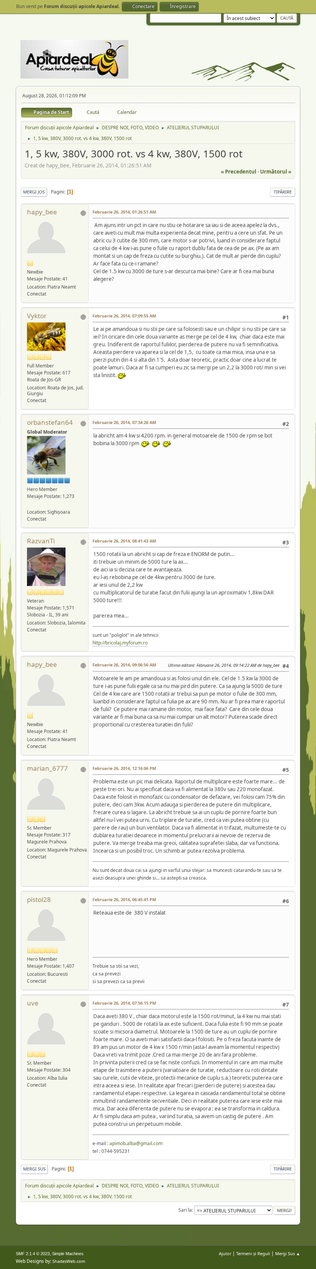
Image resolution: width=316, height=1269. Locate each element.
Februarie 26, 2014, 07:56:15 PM (124, 1003)
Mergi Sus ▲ (287, 1253)
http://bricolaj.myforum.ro (120, 643)
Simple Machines (68, 1253)
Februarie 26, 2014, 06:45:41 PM (124, 899)
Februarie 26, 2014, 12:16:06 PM (124, 768)
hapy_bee (42, 211)
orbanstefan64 (50, 422)
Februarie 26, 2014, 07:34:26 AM (124, 422)
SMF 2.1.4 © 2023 (33, 1253)
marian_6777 (47, 768)
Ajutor (225, 1253)
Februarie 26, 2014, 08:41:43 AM (124, 541)
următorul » (275, 171)
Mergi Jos (34, 192)
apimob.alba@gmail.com (136, 1143)
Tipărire (283, 192)
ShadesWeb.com (68, 1261)
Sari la (185, 1210)
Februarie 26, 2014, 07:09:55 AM (124, 316)
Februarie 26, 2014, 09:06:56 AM (124, 665)
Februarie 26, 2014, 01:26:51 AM (124, 212)
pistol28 (39, 899)
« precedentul (238, 171)
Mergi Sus (34, 1169)
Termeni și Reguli (253, 1253)
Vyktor (37, 315)
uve (33, 1003)
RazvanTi (41, 540)
